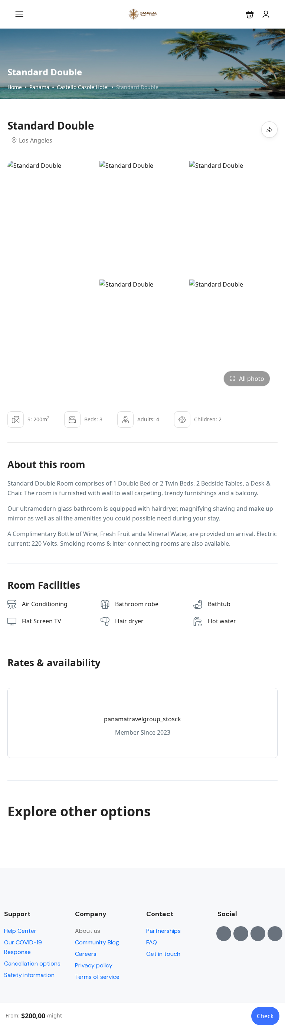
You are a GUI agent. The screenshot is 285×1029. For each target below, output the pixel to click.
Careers (85, 954)
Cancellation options (32, 963)
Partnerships (163, 931)
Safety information (29, 975)
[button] (250, 14)
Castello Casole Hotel (83, 87)
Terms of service (97, 977)
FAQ (151, 942)
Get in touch (163, 954)
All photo (251, 379)
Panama (39, 87)
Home (14, 87)
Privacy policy (93, 965)
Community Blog (97, 942)
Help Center (20, 931)
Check (265, 1016)
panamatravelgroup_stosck (142, 719)
